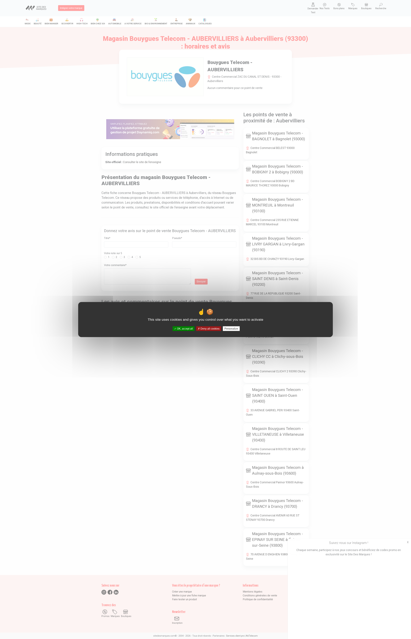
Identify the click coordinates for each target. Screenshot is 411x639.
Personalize (231, 328)
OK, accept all (184, 328)
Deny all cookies (209, 328)
